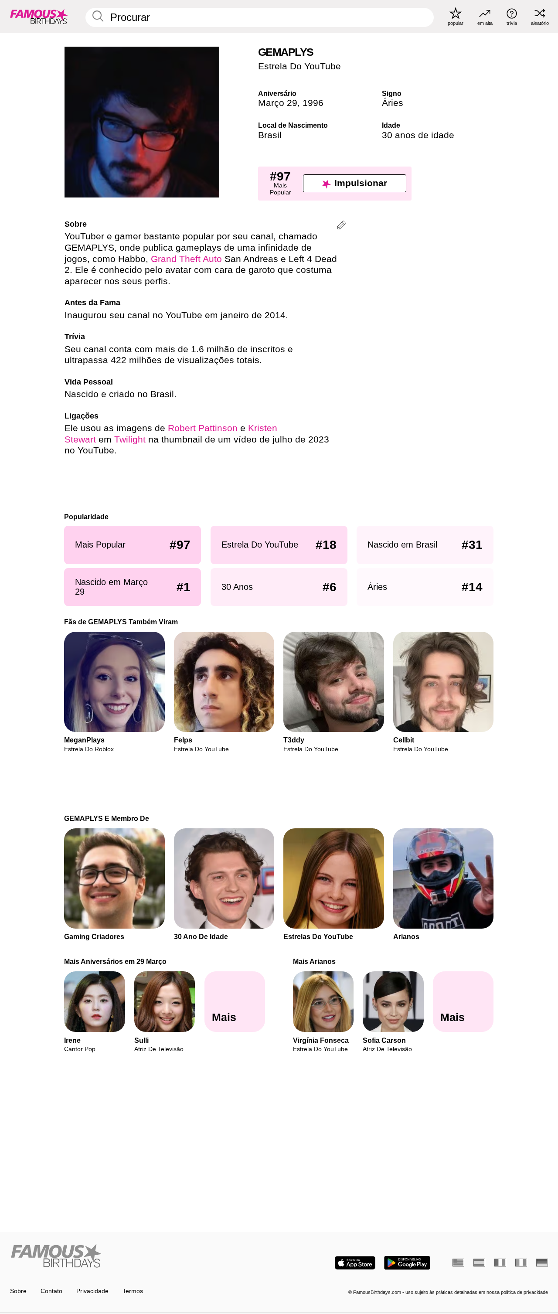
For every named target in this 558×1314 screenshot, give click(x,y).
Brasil (270, 135)
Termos (132, 1291)
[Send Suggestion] (341, 226)
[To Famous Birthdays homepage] (39, 16)
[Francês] (500, 1262)
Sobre (18, 1291)
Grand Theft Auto (186, 259)
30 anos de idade (418, 135)
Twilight (130, 439)
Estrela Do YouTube (299, 66)
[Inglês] (458, 1262)
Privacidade (92, 1291)
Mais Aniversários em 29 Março (116, 961)
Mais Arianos (314, 961)
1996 (313, 103)
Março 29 (277, 103)
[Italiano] (521, 1262)
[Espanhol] (479, 1262)
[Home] (142, 1256)
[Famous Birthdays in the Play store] (407, 1263)
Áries (392, 103)
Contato (51, 1291)
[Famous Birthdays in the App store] (355, 1263)
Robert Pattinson (203, 428)
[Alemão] (542, 1262)
